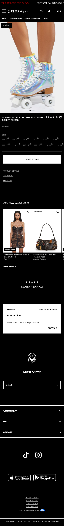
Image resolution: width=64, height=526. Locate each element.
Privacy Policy (32, 497)
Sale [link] (45, 19)
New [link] (4, 19)
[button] (49, 3)
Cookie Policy (32, 504)
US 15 (59, 145)
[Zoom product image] (32, 67)
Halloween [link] (16, 19)
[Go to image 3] (33, 110)
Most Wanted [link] (32, 19)
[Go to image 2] (32, 110)
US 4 (4, 140)
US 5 (14, 140)
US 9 (54, 140)
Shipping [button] (7, 180)
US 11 (15, 145)
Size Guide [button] (8, 176)
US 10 (5, 145)
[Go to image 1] (30, 110)
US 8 (44, 140)
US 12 (26, 145)
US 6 (24, 140)
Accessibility (32, 507)
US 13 (37, 145)
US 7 (34, 140)
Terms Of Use (32, 500)
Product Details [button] (11, 171)
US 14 (48, 145)
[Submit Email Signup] (56, 385)
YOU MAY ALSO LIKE (16, 203)
